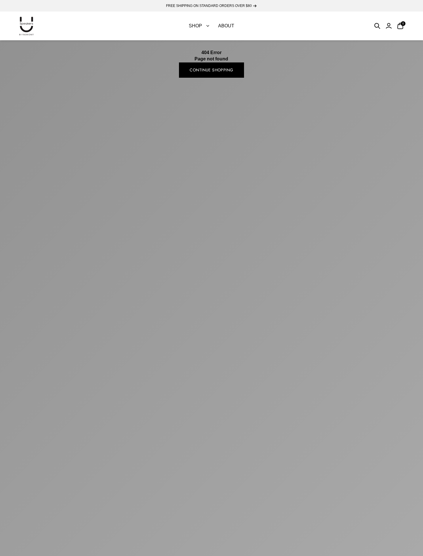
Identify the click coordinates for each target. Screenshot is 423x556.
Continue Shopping (211, 70)
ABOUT (226, 25)
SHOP (195, 25)
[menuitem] (198, 26)
